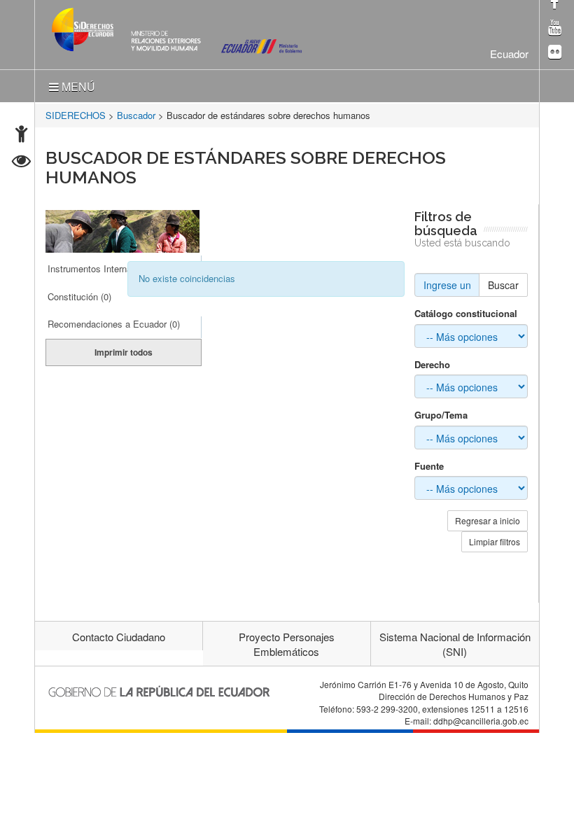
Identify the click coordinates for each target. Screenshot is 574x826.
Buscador (136, 115)
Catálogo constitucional (465, 313)
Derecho (432, 364)
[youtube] (554, 28)
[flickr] (554, 53)
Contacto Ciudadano (118, 636)
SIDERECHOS (76, 115)
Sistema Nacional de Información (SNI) (455, 644)
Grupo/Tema (441, 415)
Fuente (429, 466)
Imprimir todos (123, 352)
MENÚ (77, 86)
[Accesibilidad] (21, 135)
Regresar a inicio (487, 520)
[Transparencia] (21, 162)
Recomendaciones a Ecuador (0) (114, 323)
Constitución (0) (79, 296)
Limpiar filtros (494, 541)
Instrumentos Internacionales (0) (113, 268)
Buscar (503, 285)
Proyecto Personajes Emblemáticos (287, 644)
